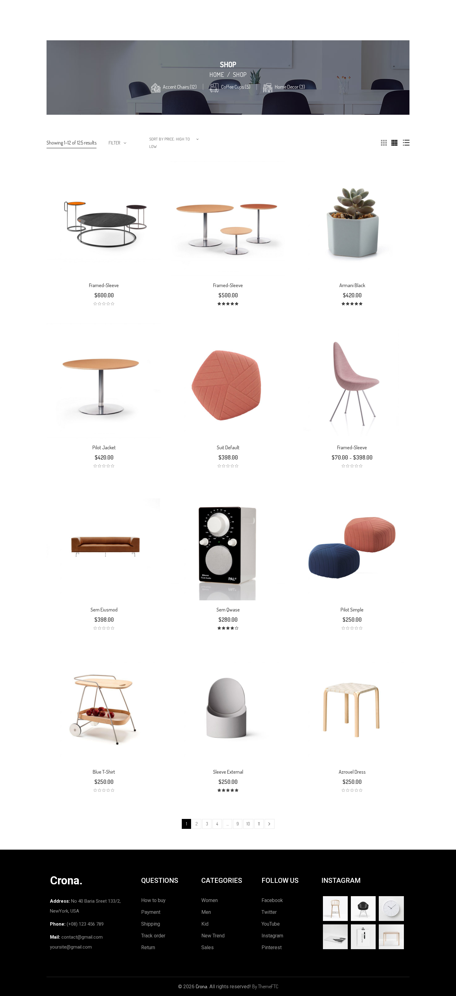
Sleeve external (228, 772)
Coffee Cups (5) (235, 87)
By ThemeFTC (265, 986)
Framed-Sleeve (104, 285)
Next (270, 824)
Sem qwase (228, 610)
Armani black (352, 285)
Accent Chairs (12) (180, 87)
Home (216, 74)
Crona (201, 986)
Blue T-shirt (104, 772)
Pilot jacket (104, 447)
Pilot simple (352, 610)
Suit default (228, 447)
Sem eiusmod (104, 610)
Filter (114, 143)
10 (248, 823)
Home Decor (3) (290, 87)
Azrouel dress (352, 772)
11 (259, 823)
